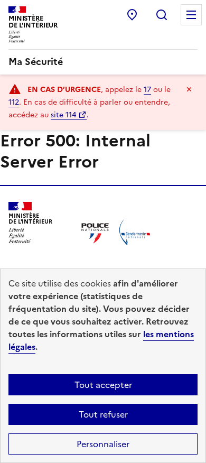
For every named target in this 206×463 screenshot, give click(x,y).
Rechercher (161, 14)
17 (147, 89)
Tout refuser (103, 414)
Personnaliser (103, 444)
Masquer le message (189, 89)
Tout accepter (103, 384)
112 (13, 102)
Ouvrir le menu (191, 14)
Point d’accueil (132, 14)
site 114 (63, 115)
